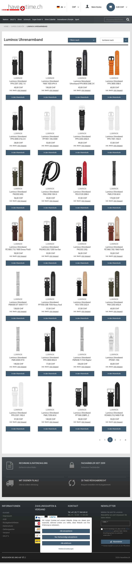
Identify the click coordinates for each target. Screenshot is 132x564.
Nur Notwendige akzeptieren (66, 537)
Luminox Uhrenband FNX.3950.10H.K (50, 193)
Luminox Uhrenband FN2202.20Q (81, 248)
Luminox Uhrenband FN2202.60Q (17, 193)
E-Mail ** (105, 522)
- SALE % (5, 536)
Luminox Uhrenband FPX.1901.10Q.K (114, 137)
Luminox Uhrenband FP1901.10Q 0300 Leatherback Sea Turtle (50, 137)
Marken (5, 19)
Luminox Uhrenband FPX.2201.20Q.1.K (17, 82)
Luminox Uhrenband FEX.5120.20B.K (81, 193)
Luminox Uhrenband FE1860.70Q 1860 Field (114, 248)
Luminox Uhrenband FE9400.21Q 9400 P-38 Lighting (114, 414)
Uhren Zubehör (50, 19)
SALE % (13, 19)
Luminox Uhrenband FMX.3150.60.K (114, 193)
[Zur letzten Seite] (125, 439)
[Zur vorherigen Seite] (99, 439)
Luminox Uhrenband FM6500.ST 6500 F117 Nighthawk (18, 303)
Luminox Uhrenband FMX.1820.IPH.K (50, 82)
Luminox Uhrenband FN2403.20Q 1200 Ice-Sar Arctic (50, 248)
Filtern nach (74, 40)
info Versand (21, 90)
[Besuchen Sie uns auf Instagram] (25, 557)
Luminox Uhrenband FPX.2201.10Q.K (17, 414)
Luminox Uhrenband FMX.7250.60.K (50, 414)
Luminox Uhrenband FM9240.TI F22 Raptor (82, 358)
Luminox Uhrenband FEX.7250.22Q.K (81, 303)
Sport (77, 19)
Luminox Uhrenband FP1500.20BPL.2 (81, 414)
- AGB (4, 519)
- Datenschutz (7, 526)
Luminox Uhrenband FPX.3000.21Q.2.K (17, 137)
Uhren (20, 19)
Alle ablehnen (66, 543)
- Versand (6, 533)
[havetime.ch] (22, 7)
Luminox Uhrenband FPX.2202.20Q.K (81, 137)
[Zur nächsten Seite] (120, 439)
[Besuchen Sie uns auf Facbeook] (23, 557)
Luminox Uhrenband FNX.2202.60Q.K (114, 303)
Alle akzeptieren (66, 531)
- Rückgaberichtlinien (10, 523)
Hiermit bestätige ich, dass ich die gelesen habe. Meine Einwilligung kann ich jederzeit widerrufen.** (116, 532)
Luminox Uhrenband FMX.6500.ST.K (17, 358)
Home (6, 26)
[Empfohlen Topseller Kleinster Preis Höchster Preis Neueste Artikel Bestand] (114, 40)
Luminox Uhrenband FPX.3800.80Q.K (50, 358)
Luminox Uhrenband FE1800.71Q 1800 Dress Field (17, 248)
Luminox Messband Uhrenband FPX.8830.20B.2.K (82, 82)
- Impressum (7, 516)
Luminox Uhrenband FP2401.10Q (114, 358)
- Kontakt (5, 513)
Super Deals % (37, 19)
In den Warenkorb (17, 97)
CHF (74, 7)
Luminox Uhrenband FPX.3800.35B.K (114, 82)
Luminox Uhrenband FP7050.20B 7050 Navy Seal (50, 303)
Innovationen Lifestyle (65, 19)
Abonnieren (117, 542)
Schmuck (27, 19)
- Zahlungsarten (8, 529)
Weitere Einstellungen (66, 549)
